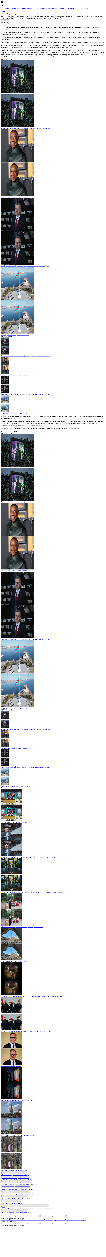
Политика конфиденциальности (54, 1220)
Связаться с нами (16, 1220)
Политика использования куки (75, 1220)
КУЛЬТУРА (4, 11)
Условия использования (36, 1220)
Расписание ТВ (6, 1220)
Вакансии (25, 1220)
